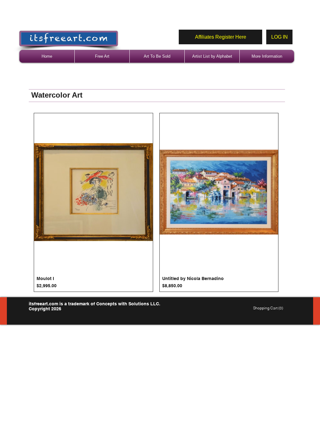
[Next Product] (287, 202)
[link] (269, 308)
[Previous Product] (24, 202)
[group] (156, 202)
